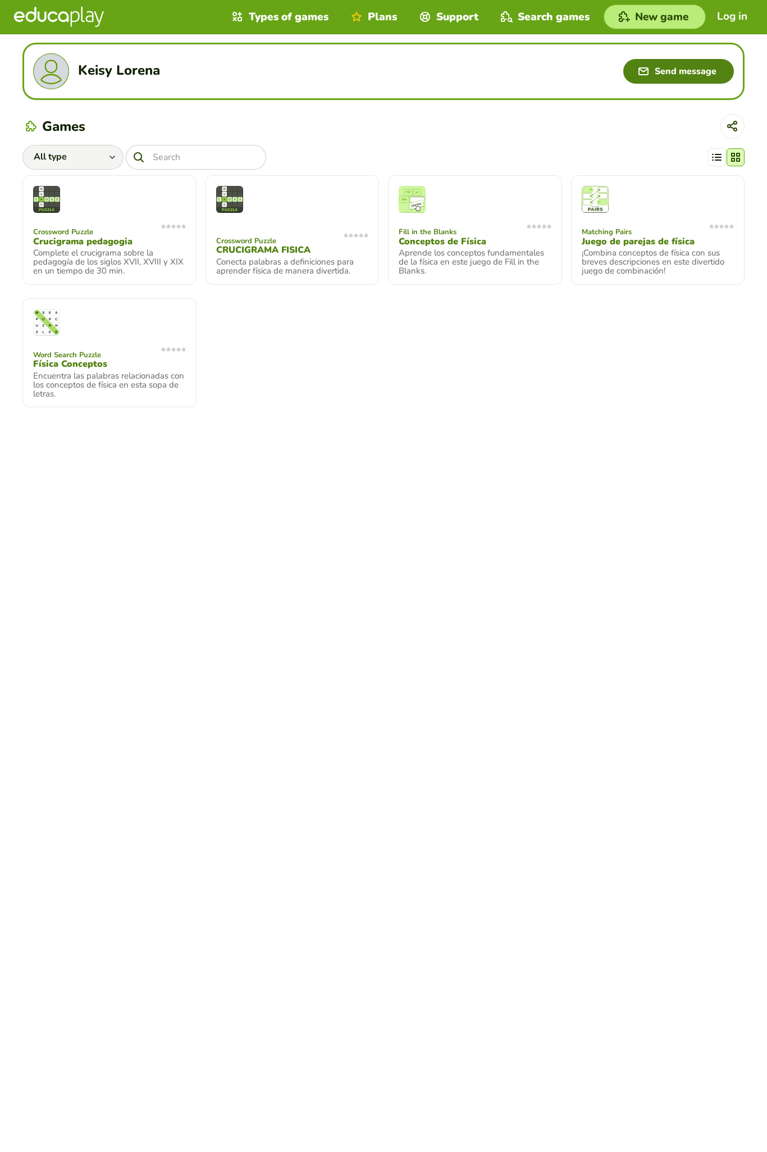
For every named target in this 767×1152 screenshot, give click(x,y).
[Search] (139, 157)
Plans (382, 17)
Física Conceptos (70, 363)
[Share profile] (732, 126)
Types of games (288, 17)
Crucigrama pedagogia (83, 241)
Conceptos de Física (442, 241)
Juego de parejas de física (638, 241)
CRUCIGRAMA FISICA (263, 249)
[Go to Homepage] (59, 17)
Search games (554, 17)
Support (457, 17)
